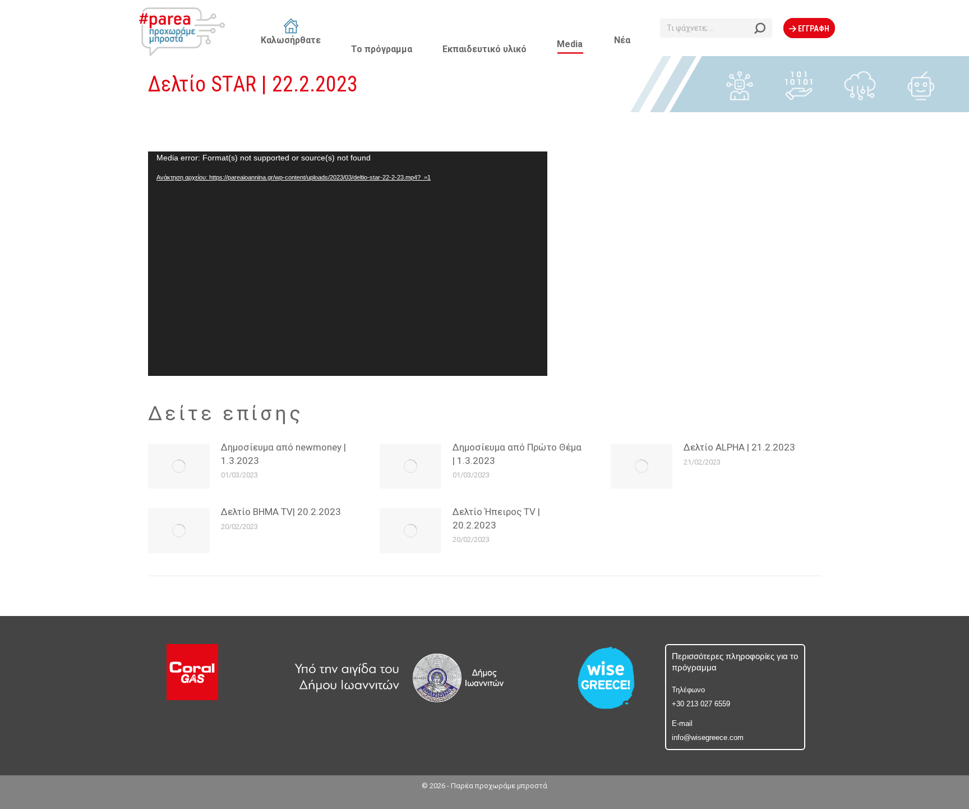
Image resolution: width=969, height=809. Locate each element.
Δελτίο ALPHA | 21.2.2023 (739, 447)
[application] (347, 263)
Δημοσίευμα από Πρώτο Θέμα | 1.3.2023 (517, 454)
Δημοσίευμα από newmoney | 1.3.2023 (283, 454)
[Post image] (641, 466)
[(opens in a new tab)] (179, 466)
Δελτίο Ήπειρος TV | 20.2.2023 (496, 518)
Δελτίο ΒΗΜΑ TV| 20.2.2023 (281, 511)
